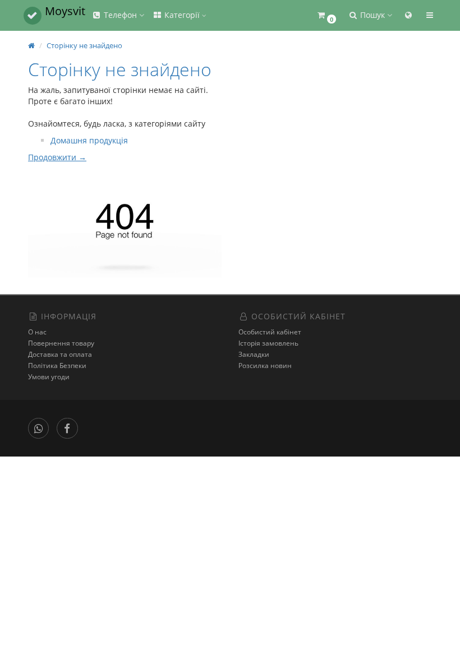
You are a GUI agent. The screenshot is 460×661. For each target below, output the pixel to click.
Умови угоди (49, 376)
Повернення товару (61, 343)
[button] (326, 15)
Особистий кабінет (269, 332)
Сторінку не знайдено (84, 45)
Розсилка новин (265, 365)
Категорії (182, 15)
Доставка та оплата (60, 354)
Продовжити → (57, 157)
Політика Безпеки (57, 365)
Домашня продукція (89, 140)
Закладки (253, 354)
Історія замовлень (268, 343)
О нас (37, 332)
